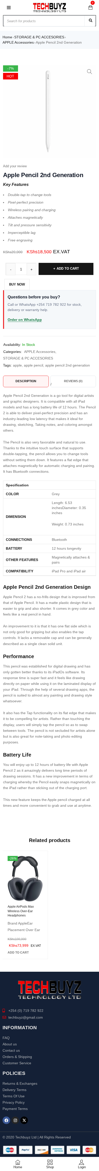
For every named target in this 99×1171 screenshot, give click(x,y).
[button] (89, 71)
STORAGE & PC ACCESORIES (39, 37)
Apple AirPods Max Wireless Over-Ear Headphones (21, 911)
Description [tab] (25, 381)
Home (7, 37)
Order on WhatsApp (25, 320)
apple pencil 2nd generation (67, 365)
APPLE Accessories (18, 42)
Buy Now (17, 284)
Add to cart (68, 268)
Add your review (15, 166)
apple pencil (33, 365)
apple (17, 365)
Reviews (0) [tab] (73, 381)
